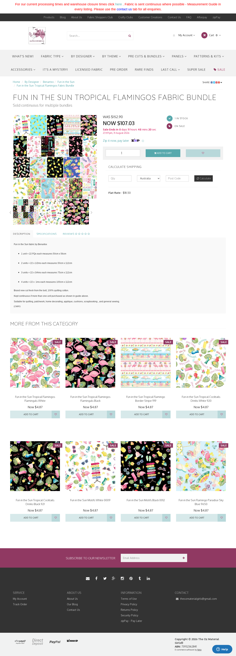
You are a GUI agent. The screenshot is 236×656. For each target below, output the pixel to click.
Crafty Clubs (125, 17)
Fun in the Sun (66, 81)
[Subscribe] (183, 558)
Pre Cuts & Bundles (145, 56)
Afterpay (202, 17)
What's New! (23, 56)
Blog (63, 17)
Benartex (48, 81)
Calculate (205, 178)
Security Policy (129, 615)
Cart (212, 35)
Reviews (69, 233)
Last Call (169, 69)
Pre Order (119, 69)
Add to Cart (164, 153)
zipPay (216, 17)
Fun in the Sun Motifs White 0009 (90, 500)
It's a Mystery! (55, 69)
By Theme (110, 56)
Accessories (22, 69)
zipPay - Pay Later (131, 620)
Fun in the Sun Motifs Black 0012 (146, 500)
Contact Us (174, 17)
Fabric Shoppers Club (100, 17)
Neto (199, 649)
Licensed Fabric (89, 69)
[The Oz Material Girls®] (37, 35)
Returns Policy (129, 609)
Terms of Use (129, 598)
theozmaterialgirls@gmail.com (198, 598)
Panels (178, 56)
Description (21, 233)
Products (49, 17)
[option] (55, 157)
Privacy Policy (129, 604)
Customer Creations (150, 17)
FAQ (188, 17)
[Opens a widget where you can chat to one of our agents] (222, 649)
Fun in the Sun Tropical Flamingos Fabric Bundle (45, 85)
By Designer (82, 56)
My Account (185, 35)
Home (16, 81)
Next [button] (91, 212)
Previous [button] (10, 212)
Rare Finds (144, 69)
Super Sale (196, 69)
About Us (76, 17)
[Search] (129, 36)
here (118, 4)
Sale (221, 69)
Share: (206, 82)
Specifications (47, 233)
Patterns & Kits (208, 56)
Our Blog (72, 604)
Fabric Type (51, 56)
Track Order (20, 604)
